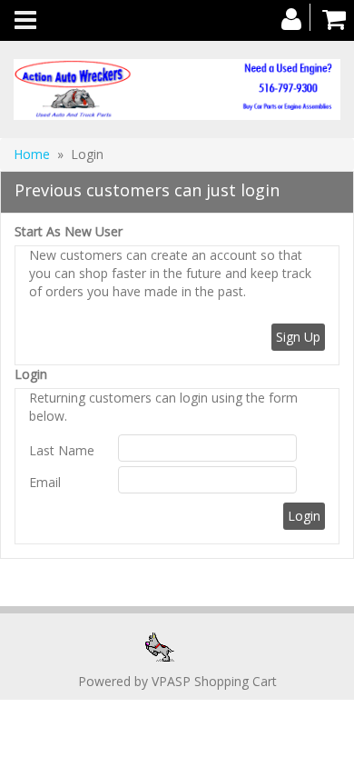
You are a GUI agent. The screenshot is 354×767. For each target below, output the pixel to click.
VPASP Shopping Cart (214, 681)
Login (31, 374)
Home (32, 154)
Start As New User (69, 231)
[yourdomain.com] (177, 89)
